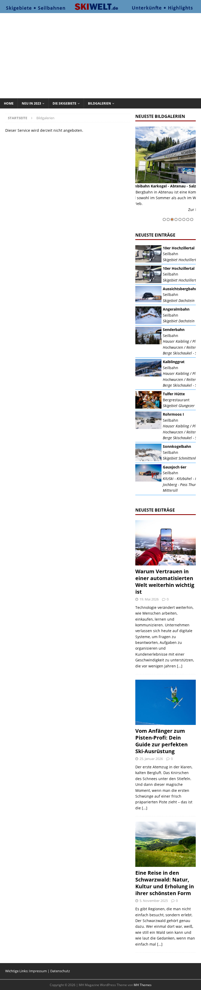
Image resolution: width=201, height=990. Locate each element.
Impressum (38, 971)
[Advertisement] (103, 54)
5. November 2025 (153, 900)
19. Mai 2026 (149, 599)
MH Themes (143, 985)
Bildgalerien (99, 103)
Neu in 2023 (31, 103)
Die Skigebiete (64, 103)
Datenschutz (60, 971)
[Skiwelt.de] (100, 9)
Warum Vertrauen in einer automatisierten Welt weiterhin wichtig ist (164, 581)
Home (9, 103)
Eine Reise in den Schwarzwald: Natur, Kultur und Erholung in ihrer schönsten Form (164, 883)
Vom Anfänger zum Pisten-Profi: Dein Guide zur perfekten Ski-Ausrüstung (161, 741)
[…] (179, 665)
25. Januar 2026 (151, 758)
